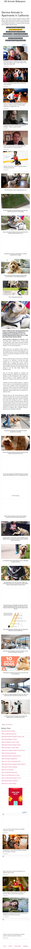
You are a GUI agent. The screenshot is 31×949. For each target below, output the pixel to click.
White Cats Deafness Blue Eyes (9, 753)
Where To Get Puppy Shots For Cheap (10, 775)
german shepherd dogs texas (15, 29)
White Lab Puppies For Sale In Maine (10, 747)
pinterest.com (9, 724)
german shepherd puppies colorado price (15, 31)
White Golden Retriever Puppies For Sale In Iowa (13, 736)
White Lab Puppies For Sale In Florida (10, 742)
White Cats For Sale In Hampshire (9, 767)
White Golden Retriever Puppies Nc (10, 780)
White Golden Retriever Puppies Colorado (11, 745)
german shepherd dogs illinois (15, 38)
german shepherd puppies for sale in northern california (15, 36)
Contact (10, 946)
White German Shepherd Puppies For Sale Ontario (13, 750)
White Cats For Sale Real (7, 769)
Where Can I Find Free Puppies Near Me (11, 761)
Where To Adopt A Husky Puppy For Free (11, 778)
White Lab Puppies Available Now (9, 758)
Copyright (25, 946)
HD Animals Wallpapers (14, 1)
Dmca (4, 946)
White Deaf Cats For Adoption (8, 731)
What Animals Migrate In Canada (9, 739)
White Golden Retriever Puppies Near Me (11, 756)
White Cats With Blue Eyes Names (9, 772)
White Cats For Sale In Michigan (9, 783)
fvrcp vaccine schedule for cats (20, 34)
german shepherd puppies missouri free (16, 27)
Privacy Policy (17, 946)
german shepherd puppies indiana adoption (15, 40)
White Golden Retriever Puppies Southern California (13, 764)
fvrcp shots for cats (8, 34)
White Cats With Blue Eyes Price (9, 734)
